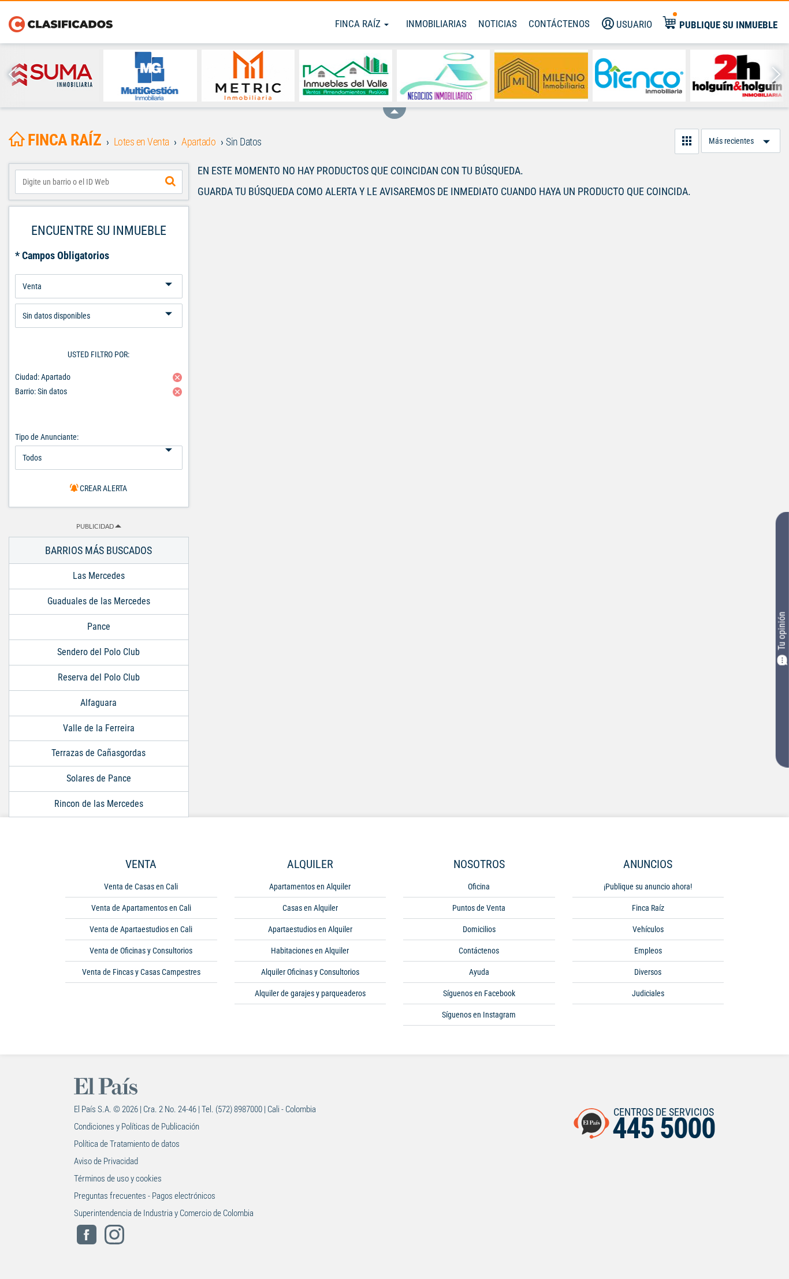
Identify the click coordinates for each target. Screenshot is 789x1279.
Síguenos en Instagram (479, 1014)
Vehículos (648, 929)
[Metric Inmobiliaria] (248, 76)
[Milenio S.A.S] (540, 76)
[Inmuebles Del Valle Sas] (345, 76)
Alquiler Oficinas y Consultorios (310, 972)
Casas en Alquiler (310, 907)
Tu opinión (781, 631)
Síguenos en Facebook (479, 993)
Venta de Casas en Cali (141, 886)
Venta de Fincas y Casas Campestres (141, 972)
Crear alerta (102, 488)
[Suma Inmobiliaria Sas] (52, 76)
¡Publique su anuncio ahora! (648, 886)
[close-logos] (394, 107)
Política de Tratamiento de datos (127, 1144)
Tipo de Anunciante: (47, 437)
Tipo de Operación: (99, 269)
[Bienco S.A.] (639, 76)
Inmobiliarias (436, 23)
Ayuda (479, 972)
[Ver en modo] (687, 141)
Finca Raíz (359, 23)
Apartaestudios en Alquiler (310, 929)
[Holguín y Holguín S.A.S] (736, 76)
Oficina (479, 886)
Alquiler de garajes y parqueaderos (310, 993)
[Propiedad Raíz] (443, 76)
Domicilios (479, 929)
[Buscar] (170, 182)
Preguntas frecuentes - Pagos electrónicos (144, 1196)
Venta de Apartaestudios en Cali (141, 929)
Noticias (497, 23)
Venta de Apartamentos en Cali (141, 907)
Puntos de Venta (478, 907)
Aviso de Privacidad (106, 1161)
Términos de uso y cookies (118, 1178)
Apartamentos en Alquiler (310, 886)
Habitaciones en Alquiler (310, 950)
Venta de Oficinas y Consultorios (141, 950)
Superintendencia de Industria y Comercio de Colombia (164, 1213)
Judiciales (648, 993)
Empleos (648, 950)
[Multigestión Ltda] (149, 76)
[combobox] (99, 182)
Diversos (647, 972)
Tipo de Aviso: (99, 299)
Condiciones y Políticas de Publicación (136, 1126)
